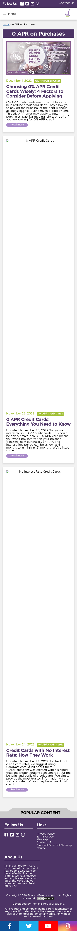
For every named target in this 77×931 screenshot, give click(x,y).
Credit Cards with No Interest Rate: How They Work (38, 752)
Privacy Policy (46, 834)
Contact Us (66, 3)
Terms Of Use (45, 837)
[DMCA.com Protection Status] (45, 898)
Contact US (44, 842)
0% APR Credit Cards (47, 81)
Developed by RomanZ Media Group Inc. (39, 904)
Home (6, 24)
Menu (12, 14)
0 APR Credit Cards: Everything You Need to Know (38, 421)
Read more (17, 125)
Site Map (42, 839)
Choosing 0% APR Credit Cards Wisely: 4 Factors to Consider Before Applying (34, 91)
